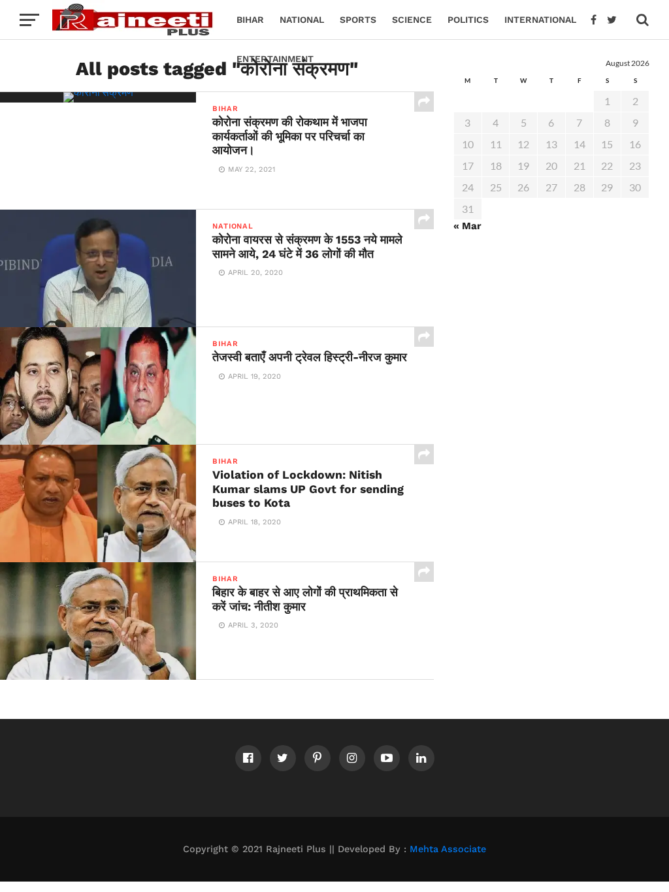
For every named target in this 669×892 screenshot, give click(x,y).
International (540, 19)
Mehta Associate (448, 849)
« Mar (467, 226)
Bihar (250, 19)
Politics (468, 19)
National (302, 19)
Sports (358, 19)
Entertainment (275, 59)
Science (412, 19)
